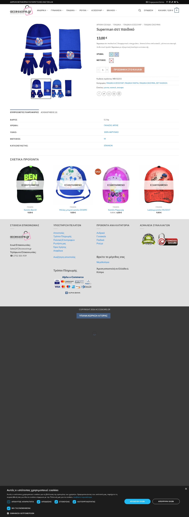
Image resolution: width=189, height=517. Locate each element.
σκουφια (120, 87)
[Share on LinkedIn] (119, 93)
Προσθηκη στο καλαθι (128, 69)
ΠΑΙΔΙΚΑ (70, 10)
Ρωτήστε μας (59, 243)
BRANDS (111, 10)
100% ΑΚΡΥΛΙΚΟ (111, 132)
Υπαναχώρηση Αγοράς (93, 315)
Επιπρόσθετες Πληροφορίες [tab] (24, 112)
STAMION (108, 145)
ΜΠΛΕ (115, 125)
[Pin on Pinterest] (114, 93)
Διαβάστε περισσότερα (82, 497)
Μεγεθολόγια (103, 262)
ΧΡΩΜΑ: (100, 54)
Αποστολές (58, 233)
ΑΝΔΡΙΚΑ (41, 10)
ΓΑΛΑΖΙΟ (108, 125)
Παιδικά (100, 240)
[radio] (111, 54)
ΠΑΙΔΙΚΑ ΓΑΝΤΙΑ (132, 83)
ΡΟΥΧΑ (83, 10)
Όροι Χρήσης (59, 247)
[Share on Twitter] (104, 93)
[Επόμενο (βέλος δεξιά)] (10, 338)
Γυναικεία (101, 236)
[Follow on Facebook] (167, 2)
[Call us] (177, 2)
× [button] (186, 489)
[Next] (179, 191)
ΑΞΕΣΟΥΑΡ (96, 10)
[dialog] (94, 501)
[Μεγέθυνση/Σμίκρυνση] (2, 326)
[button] (155, 2)
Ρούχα (100, 243)
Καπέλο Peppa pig (116, 210)
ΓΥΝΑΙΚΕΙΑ (56, 10)
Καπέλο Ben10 (30, 210)
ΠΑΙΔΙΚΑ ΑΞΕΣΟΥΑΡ (132, 25)
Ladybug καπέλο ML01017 (158, 210)
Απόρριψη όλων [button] (166, 501)
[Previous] (10, 191)
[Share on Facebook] (99, 93)
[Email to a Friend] (109, 93)
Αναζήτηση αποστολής (64, 257)
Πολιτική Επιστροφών (64, 240)
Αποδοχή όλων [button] (137, 501)
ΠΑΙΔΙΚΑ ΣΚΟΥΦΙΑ (152, 25)
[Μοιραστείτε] (18, 326)
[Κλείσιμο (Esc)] (26, 326)
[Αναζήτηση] (139, 10)
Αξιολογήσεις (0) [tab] (49, 112)
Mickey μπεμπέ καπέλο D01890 (73, 210)
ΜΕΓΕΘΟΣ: (101, 60)
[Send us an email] (175, 2)
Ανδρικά (101, 233)
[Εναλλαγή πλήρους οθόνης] (10, 326)
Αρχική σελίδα (104, 25)
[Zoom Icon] (89, 25)
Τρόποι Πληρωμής (62, 236)
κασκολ (113, 87)
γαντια (106, 87)
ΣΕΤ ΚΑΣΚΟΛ (161, 83)
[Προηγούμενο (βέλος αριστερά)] (2, 338)
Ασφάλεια (58, 250)
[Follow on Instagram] (169, 2)
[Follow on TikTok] (172, 2)
